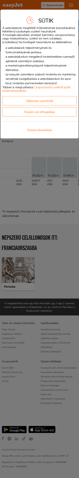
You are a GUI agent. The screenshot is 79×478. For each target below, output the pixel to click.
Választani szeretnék (39, 101)
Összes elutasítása (39, 130)
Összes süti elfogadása (39, 112)
